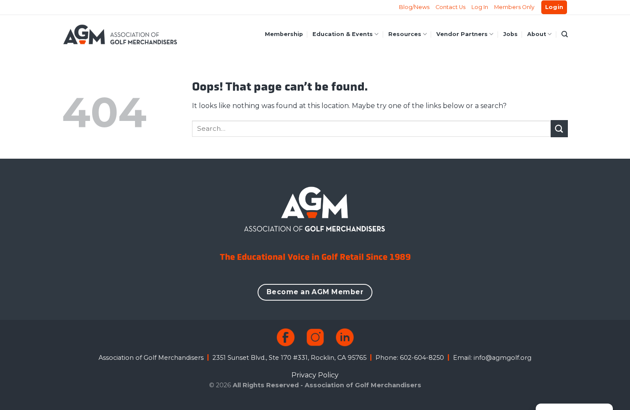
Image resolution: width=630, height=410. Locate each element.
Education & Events (342, 34)
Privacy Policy (315, 375)
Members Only (514, 7)
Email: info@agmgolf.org (492, 358)
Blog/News (414, 7)
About (536, 34)
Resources (404, 34)
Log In (479, 7)
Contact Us (450, 7)
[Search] (564, 34)
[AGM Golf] (120, 34)
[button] (554, 7)
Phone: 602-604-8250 (409, 358)
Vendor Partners (462, 34)
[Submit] (559, 128)
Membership (284, 34)
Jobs (510, 34)
